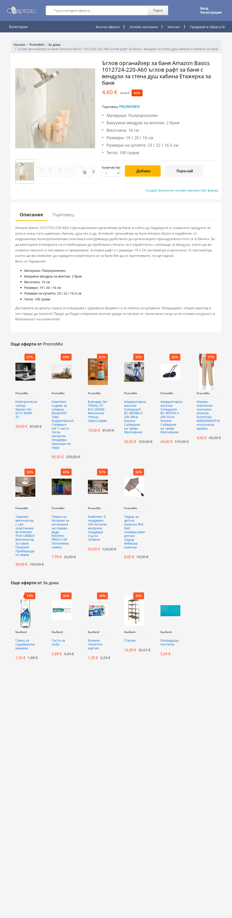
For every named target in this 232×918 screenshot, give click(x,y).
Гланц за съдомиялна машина (25, 644)
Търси (158, 10)
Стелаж (129, 641)
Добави (143, 170)
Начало (19, 44)
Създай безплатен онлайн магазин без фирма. (182, 190)
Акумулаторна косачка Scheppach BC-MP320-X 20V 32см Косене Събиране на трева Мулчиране (170, 417)
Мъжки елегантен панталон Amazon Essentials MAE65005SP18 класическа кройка (207, 415)
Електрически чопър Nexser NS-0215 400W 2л (25, 409)
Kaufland (21, 632)
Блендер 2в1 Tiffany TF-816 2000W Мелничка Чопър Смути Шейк (98, 411)
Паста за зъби (58, 642)
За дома (54, 44)
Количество (111, 167)
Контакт (174, 27)
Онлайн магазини (144, 27)
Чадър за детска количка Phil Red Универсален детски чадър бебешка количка (134, 532)
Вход (204, 8)
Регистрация (211, 12)
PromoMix (36, 44)
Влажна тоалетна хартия (95, 644)
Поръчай (184, 170)
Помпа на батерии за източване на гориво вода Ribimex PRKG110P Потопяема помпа (60, 532)
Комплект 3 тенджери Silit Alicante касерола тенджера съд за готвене (97, 528)
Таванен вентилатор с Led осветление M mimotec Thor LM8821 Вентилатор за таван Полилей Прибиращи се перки (25, 536)
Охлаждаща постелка (169, 642)
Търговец (63, 215)
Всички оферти (108, 27)
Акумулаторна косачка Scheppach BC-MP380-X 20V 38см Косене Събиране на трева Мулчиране (134, 417)
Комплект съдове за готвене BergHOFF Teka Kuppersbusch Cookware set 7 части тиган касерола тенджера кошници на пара (62, 425)
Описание (31, 215)
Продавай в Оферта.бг (207, 27)
